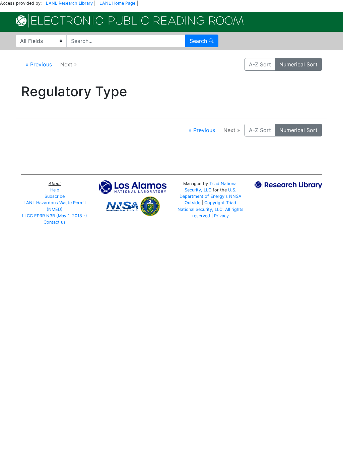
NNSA (235, 196)
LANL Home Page (117, 3)
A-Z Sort (260, 64)
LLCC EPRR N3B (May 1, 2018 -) (54, 215)
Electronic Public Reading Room (130, 20)
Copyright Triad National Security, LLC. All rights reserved (211, 209)
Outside (192, 202)
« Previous (38, 64)
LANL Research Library (69, 3)
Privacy (221, 215)
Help (54, 189)
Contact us (55, 222)
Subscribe (55, 196)
